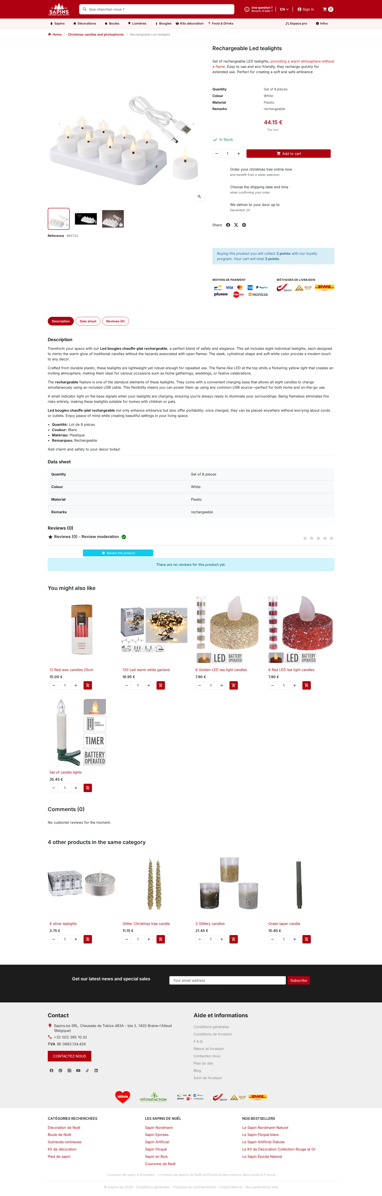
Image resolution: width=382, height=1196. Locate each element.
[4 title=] (325, 538)
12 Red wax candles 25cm (71, 669)
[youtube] (78, 1070)
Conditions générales (211, 1027)
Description (61, 321)
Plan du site (203, 1063)
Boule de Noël (59, 1134)
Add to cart (289, 153)
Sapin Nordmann (159, 1127)
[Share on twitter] (236, 224)
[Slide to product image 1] (59, 219)
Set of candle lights (66, 772)
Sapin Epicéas (156, 1134)
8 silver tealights (63, 923)
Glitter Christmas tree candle (146, 923)
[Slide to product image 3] (113, 219)
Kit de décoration (62, 1149)
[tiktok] (87, 1070)
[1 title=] (305, 538)
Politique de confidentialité (194, 1187)
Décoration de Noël (64, 1127)
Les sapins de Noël (163, 1118)
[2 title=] (311, 538)
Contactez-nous (69, 1056)
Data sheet (88, 321)
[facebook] (51, 1070)
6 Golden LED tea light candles (221, 669)
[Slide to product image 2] (86, 219)
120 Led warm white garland (146, 669)
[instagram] (69, 1070)
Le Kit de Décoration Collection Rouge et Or (278, 1149)
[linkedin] (96, 1070)
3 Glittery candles (210, 923)
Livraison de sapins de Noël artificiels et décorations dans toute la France (216, 1175)
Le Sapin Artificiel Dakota (263, 1142)
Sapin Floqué (156, 1149)
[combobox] (156, 9)
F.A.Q (198, 1041)
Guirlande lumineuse (64, 1142)
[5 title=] (331, 538)
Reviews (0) (115, 321)
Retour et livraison (209, 1048)
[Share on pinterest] (244, 224)
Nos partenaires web (261, 1187)
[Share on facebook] (228, 224)
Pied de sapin (59, 1156)
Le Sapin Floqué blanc (260, 1134)
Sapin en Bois (156, 1156)
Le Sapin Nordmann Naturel (265, 1127)
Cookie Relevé (230, 1187)
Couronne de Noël (160, 1164)
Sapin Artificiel (157, 1142)
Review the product (118, 553)
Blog (197, 1070)
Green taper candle (284, 923)
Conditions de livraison (213, 1034)
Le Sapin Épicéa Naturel (262, 1156)
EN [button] (282, 9)
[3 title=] (318, 538)
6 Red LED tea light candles (291, 669)
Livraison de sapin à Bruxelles (131, 1175)
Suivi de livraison (208, 1078)
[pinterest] (60, 1070)
